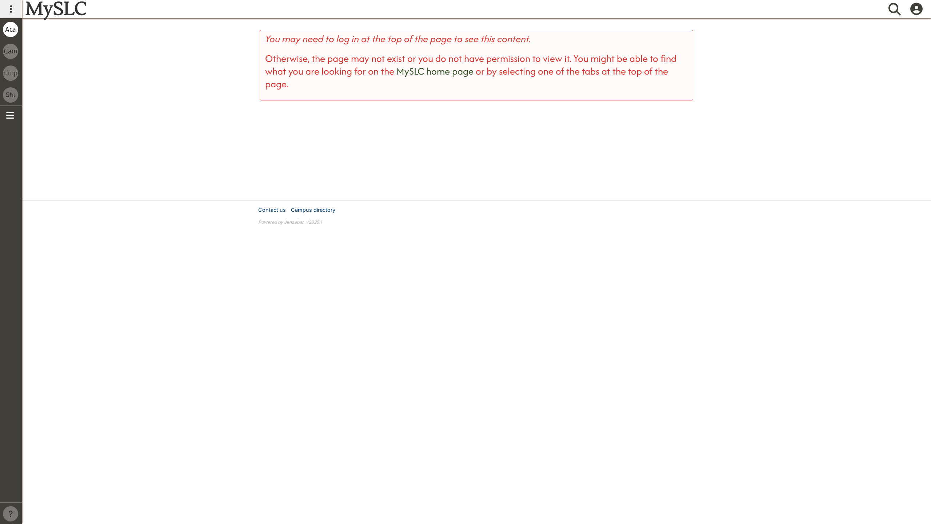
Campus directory (313, 210)
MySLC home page (435, 71)
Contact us (272, 210)
